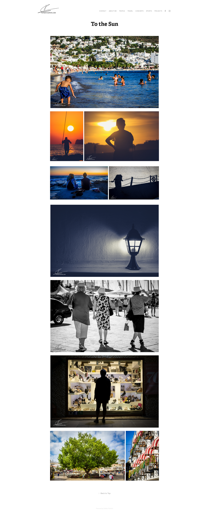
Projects (158, 11)
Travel (130, 11)
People (122, 11)
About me (113, 11)
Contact (102, 11)
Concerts (139, 11)
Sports (149, 11)
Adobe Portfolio (108, 508)
